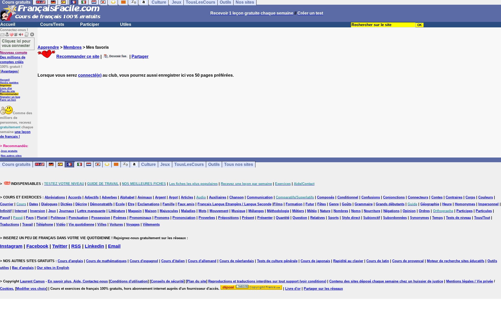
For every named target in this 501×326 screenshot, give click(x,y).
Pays (30, 218)
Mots (202, 211)
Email (114, 246)
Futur (310, 204)
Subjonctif (371, 218)
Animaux (145, 197)
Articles (187, 197)
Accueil (7, 24)
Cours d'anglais (70, 261)
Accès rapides (9, 82)
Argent (160, 197)
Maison (151, 211)
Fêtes (321, 204)
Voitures (116, 224)
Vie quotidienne (81, 224)
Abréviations (55, 197)
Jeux (165, 164)
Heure (447, 204)
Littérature (117, 211)
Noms (356, 211)
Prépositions (228, 218)
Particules (484, 211)
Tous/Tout (482, 218)
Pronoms (161, 218)
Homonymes (465, 204)
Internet (21, 211)
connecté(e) (90, 75)
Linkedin (94, 246)
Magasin (135, 211)
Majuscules (169, 211)
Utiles (125, 24)
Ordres (424, 211)
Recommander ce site (77, 56)
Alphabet (127, 197)
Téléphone (44, 224)
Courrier (6, 204)
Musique (238, 211)
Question (300, 218)
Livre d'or (6, 88)
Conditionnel (347, 197)
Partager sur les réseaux (323, 289)
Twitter (59, 246)
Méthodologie (278, 211)
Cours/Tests (52, 24)
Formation (294, 204)
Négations (391, 211)
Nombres (340, 211)
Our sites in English (53, 268)
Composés (325, 197)
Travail (27, 224)
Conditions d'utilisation (129, 281)
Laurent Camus (32, 281)
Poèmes (119, 218)
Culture (148, 164)
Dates (33, 204)
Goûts (346, 204)
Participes (464, 211)
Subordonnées (395, 218)
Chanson (236, 197)
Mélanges (256, 211)
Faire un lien (8, 99)
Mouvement (219, 211)
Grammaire (364, 204)
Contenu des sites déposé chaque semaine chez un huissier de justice (386, 281)
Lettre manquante (91, 211)
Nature (325, 211)
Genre (334, 204)
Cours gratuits (16, 164)
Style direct (351, 218)
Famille (169, 204)
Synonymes (419, 218)
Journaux (66, 211)
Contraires (454, 197)
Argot (173, 197)
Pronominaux (140, 218)
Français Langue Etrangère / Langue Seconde (234, 204)
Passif (5, 218)
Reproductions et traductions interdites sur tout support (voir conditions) (267, 281)
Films (278, 204)
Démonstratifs (101, 204)
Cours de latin (377, 261)
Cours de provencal (408, 261)
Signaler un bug (10, 96)
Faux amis (186, 204)
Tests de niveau (458, 218)
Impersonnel (488, 204)
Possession (100, 218)
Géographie (429, 204)
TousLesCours (189, 164)
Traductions (9, 224)
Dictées (66, 204)
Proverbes (207, 218)
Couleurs (485, 197)
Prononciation (183, 218)
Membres (72, 47)
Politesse (58, 218)
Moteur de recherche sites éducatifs (455, 261)
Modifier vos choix (31, 289)
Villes (101, 224)
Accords (74, 197)
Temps (437, 218)
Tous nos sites (238, 164)
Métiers (298, 211)
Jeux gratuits (9, 150)
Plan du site (7, 91)
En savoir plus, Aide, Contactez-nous (78, 281)
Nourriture (372, 211)
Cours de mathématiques (106, 261)
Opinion (409, 211)
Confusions (370, 197)
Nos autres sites (11, 155)
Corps (470, 197)
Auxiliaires (217, 197)
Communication (260, 197)
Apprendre (48, 47)
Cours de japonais (315, 261)
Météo (312, 211)
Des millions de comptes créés (13, 57)
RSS (76, 246)
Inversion (37, 211)
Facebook (37, 246)
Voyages (133, 224)
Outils (214, 164)
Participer (89, 24)
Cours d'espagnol (144, 261)
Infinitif (5, 211)
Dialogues (49, 204)
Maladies (188, 211)
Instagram (11, 246)
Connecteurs (418, 197)
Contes (437, 197)
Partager (140, 56)
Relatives (317, 218)
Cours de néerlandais (236, 261)
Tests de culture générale (277, 261)
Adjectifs (92, 197)
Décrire (81, 204)
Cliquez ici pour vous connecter (16, 43)
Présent (248, 218)
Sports (333, 218)
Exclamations (148, 204)
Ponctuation (78, 218)
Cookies (6, 289)
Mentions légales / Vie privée (469, 281)
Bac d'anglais (23, 268)
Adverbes (109, 197)
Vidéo (60, 224)
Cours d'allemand (202, 261)
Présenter (265, 218)
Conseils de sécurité (167, 281)
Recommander (9, 94)
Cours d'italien (173, 261)
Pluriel (42, 218)
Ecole (120, 204)
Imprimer (5, 85)
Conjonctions (394, 197)
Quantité (282, 218)
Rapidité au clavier (348, 261)
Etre (131, 204)
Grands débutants (390, 204)
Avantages (9, 71)
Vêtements (151, 224)
